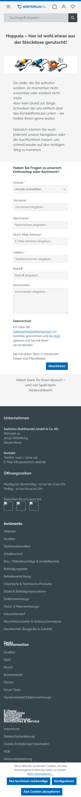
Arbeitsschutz (13, 554)
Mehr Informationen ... (40, 773)
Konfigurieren (64, 781)
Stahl (7, 660)
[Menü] (8, 6)
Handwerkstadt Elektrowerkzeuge (27, 697)
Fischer (9, 682)
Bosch (8, 667)
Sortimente (13, 524)
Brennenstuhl (13, 675)
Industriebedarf (14, 614)
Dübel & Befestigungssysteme (25, 591)
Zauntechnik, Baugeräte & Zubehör (28, 629)
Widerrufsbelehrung (18, 759)
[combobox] (36, 17)
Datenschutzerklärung (19, 736)
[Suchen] (72, 17)
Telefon (19, 252)
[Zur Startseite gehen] (31, 6)
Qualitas (9, 539)
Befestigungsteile (16, 569)
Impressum (12, 729)
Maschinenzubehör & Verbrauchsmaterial (32, 621)
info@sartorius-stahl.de (30, 462)
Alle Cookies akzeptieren (42, 791)
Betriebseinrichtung (17, 576)
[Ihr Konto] (63, 6)
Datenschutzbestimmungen (32, 331)
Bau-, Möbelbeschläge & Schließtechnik (31, 561)
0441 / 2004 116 (26, 457)
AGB (57, 336)
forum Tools (12, 690)
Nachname (21, 218)
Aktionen (10, 531)
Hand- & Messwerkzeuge (21, 606)
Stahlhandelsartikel (17, 546)
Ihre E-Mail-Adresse (28, 234)
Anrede (19, 182)
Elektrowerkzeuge (16, 599)
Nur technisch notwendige (28, 781)
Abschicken (56, 366)
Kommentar (22, 285)
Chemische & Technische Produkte (28, 584)
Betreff (18, 269)
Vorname (20, 200)
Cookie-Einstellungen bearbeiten (26, 744)
